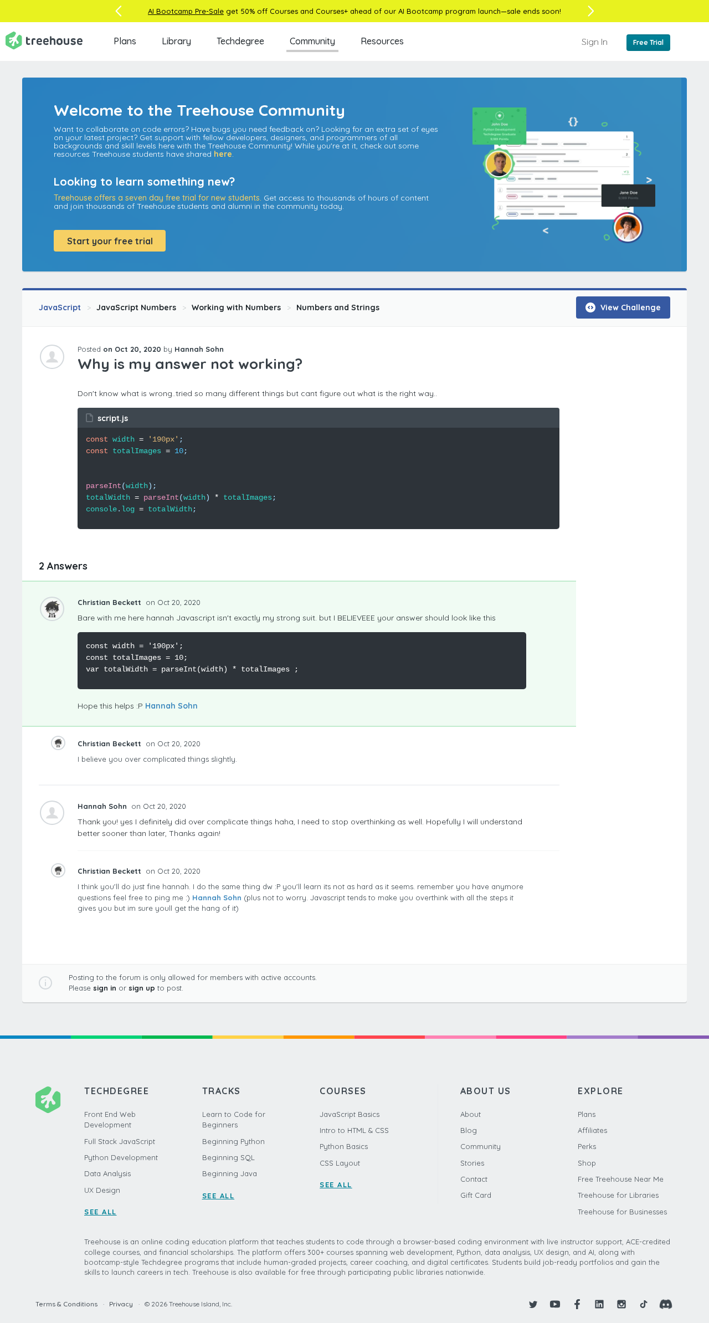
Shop (587, 1162)
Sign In (595, 41)
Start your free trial (110, 241)
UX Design (102, 1190)
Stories (472, 1162)
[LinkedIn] (599, 1304)
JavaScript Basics (349, 1114)
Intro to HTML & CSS (354, 1130)
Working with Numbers (236, 307)
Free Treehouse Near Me (621, 1179)
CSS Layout (340, 1162)
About (470, 1114)
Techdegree (240, 41)
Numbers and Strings (337, 307)
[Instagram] (621, 1304)
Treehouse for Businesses (622, 1211)
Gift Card (475, 1195)
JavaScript (60, 307)
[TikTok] (643, 1304)
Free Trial (648, 42)
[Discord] (666, 1304)
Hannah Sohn (171, 706)
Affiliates (592, 1130)
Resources (382, 41)
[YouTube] (555, 1304)
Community (312, 41)
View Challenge (629, 307)
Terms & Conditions (66, 1304)
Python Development (121, 1157)
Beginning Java (229, 1173)
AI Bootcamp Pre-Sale (186, 11)
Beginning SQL (228, 1157)
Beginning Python (233, 1141)
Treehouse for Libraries (618, 1195)
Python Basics (344, 1146)
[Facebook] (577, 1304)
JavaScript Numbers (136, 307)
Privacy (121, 1304)
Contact (473, 1179)
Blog (468, 1130)
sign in (104, 987)
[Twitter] (533, 1304)
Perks (587, 1146)
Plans (125, 41)
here (223, 154)
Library (176, 41)
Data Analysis (107, 1173)
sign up (142, 987)
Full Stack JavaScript (119, 1141)
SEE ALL (100, 1211)
